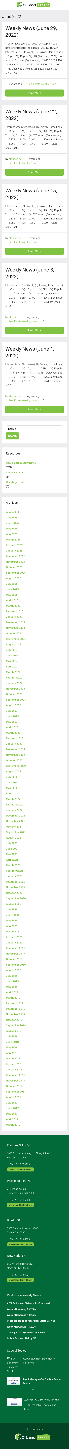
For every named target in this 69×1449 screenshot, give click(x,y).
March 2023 (13, 732)
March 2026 (13, 539)
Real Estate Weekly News (42, 83)
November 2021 (15, 821)
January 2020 (14, 942)
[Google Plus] (37, 1442)
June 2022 (12, 782)
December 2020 (15, 881)
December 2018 (15, 1008)
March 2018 (13, 1058)
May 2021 (12, 854)
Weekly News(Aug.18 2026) (22, 1315)
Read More (34, 93)
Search (12, 435)
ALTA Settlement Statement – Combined (28, 1303)
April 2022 (12, 793)
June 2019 (12, 981)
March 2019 (13, 997)
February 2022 (14, 804)
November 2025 (15, 561)
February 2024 (14, 677)
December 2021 (15, 815)
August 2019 (13, 970)
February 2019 (14, 1003)
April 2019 (12, 992)
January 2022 (14, 810)
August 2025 (13, 578)
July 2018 (12, 1036)
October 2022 (14, 760)
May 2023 (12, 721)
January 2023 (14, 743)
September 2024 (16, 639)
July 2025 (12, 583)
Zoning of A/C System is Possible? (26, 1332)
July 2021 (12, 843)
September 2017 (16, 1091)
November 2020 (15, 887)
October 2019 (14, 959)
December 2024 (15, 622)
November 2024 (15, 627)
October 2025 (14, 567)
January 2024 (14, 683)
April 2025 (12, 600)
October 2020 (14, 892)
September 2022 (16, 765)
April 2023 (12, 727)
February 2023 (14, 738)
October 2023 (14, 694)
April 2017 (12, 1119)
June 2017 (12, 1108)
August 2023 (13, 705)
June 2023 (12, 716)
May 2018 (12, 1047)
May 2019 (12, 986)
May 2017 (12, 1113)
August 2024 (13, 644)
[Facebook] (25, 1442)
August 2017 (13, 1097)
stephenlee (15, 158)
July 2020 (12, 909)
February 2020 (14, 937)
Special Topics (14, 472)
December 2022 (15, 749)
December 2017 (15, 1075)
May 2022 (12, 788)
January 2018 (14, 1069)
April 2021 (12, 859)
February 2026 (14, 545)
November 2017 (15, 1080)
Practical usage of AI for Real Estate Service (31, 1321)
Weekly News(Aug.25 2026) (22, 1309)
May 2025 (12, 594)
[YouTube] (43, 1442)
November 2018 (15, 1014)
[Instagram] (31, 1442)
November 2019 (15, 953)
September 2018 (16, 1025)
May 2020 (12, 920)
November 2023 (15, 688)
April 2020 (12, 926)
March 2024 (13, 672)
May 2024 (12, 661)
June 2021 (12, 848)
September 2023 (16, 699)
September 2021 (16, 832)
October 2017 (14, 1086)
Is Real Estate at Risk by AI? (21, 1338)
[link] (13, 1365)
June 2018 (12, 1042)
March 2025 (13, 605)
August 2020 (13, 903)
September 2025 (16, 572)
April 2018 (12, 1053)
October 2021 (14, 826)
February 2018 (14, 1064)
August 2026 (13, 512)
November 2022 (15, 754)
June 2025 (12, 589)
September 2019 (16, 964)
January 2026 (14, 550)
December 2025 (15, 556)
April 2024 (12, 666)
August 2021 (13, 837)
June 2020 (12, 915)
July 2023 (12, 710)
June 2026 (12, 523)
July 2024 (12, 650)
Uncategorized (15, 482)
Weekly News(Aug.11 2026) (22, 1326)
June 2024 (12, 655)
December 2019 (15, 948)
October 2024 (14, 633)
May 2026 (12, 528)
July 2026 (12, 517)
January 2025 (14, 616)
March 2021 (13, 865)
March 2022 (13, 799)
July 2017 (12, 1102)
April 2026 (12, 534)
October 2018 (14, 1019)
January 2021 (14, 876)
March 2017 (13, 1124)
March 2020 (13, 931)
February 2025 (14, 611)
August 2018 (13, 1030)
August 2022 (13, 771)
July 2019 (12, 975)
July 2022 (12, 777)
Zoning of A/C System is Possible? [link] (42, 1399)
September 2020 (16, 898)
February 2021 (14, 870)
